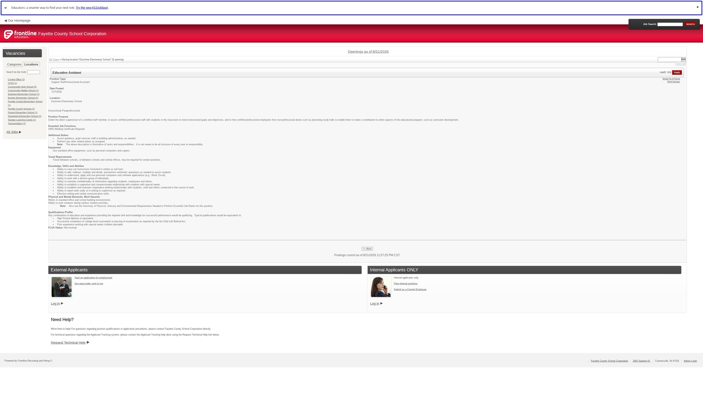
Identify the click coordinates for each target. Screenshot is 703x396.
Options (679, 64)
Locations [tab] (31, 64)
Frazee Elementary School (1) (23, 112)
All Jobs (12, 132)
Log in (55, 303)
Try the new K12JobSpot (92, 8)
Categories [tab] (14, 64)
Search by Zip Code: (16, 72)
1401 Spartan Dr (642, 361)
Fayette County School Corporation (609, 361)
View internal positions (406, 283)
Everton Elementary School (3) (23, 98)
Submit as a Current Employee (410, 289)
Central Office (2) (16, 79)
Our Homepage (19, 20)
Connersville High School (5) (22, 87)
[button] (698, 8)
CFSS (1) (12, 83)
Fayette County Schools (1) (21, 109)
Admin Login (690, 361)
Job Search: (650, 24)
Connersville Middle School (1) (23, 90)
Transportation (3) (17, 123)
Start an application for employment (93, 277)
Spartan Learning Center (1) (22, 120)
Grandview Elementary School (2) (24, 116)
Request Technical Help (68, 342)
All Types (54, 59)
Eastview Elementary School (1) (24, 94)
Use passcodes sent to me (89, 283)
